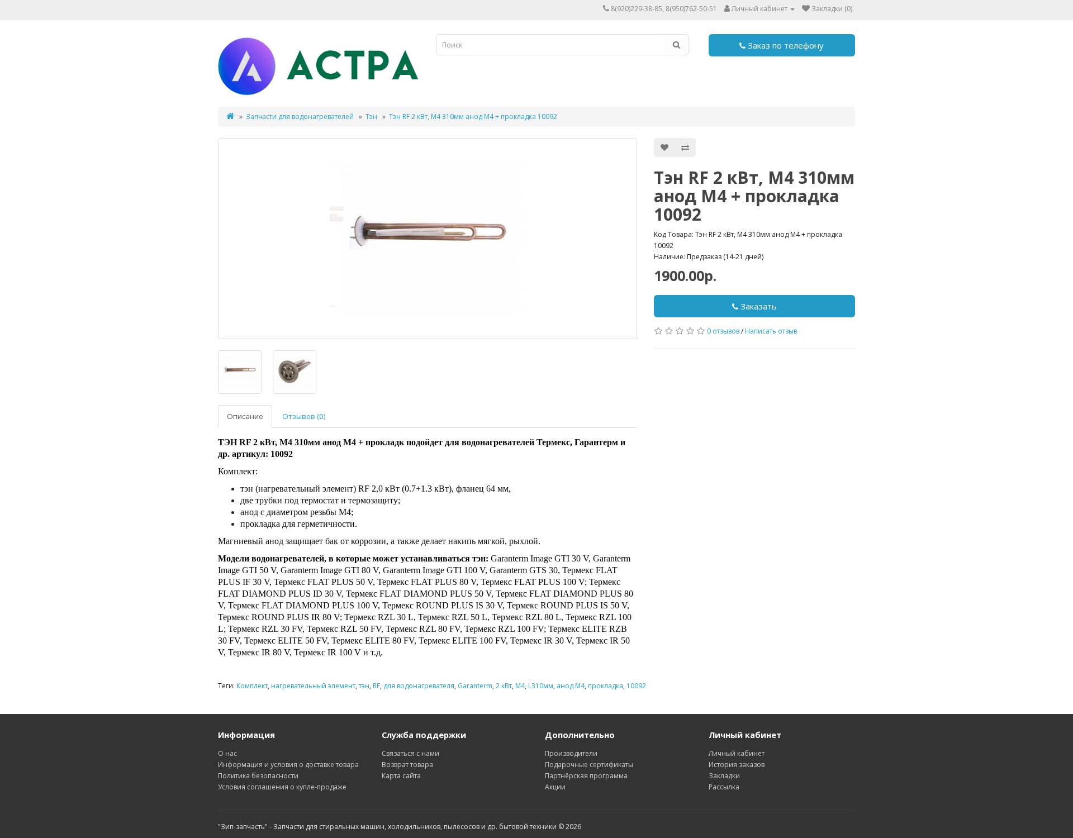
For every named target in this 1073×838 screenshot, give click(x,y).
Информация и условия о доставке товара (288, 764)
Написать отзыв (771, 331)
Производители (571, 753)
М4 (520, 686)
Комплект (252, 686)
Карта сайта (401, 775)
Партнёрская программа (586, 775)
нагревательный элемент (313, 686)
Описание (245, 416)
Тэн (371, 116)
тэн (364, 686)
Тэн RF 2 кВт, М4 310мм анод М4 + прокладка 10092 (473, 116)
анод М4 (571, 686)
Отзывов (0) (304, 416)
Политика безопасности (258, 775)
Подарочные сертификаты (589, 764)
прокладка (605, 686)
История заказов (737, 764)
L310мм (540, 686)
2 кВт (504, 686)
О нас (227, 753)
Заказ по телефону (785, 45)
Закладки (724, 775)
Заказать (757, 306)
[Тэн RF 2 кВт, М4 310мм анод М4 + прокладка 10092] (427, 238)
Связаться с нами (410, 753)
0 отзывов (723, 331)
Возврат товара (407, 764)
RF (376, 686)
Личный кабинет (737, 753)
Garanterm (475, 686)
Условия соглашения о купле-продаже (282, 787)
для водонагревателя (418, 686)
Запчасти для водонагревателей (300, 116)
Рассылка (724, 787)
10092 (636, 686)
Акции (555, 787)
